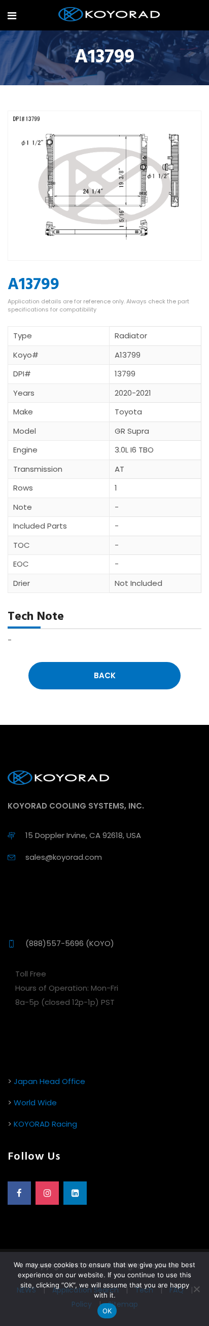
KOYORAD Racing (45, 1124)
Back (105, 675)
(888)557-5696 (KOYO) (69, 943)
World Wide (35, 1102)
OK (107, 1311)
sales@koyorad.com (63, 857)
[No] (196, 1289)
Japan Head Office (49, 1081)
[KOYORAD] (109, 15)
